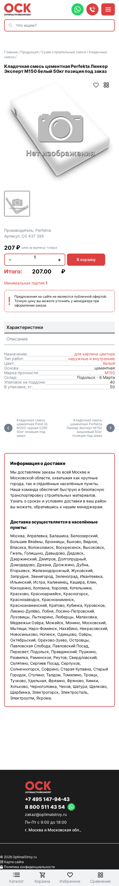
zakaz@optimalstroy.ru (46, 814)
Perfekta (43, 230)
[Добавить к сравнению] (106, 85)
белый (109, 363)
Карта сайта (14, 862)
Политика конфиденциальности (29, 867)
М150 (110, 372)
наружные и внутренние (91, 358)
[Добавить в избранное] (96, 85)
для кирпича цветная (94, 354)
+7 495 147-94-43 (47, 799)
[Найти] (11, 25)
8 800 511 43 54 (45, 807)
